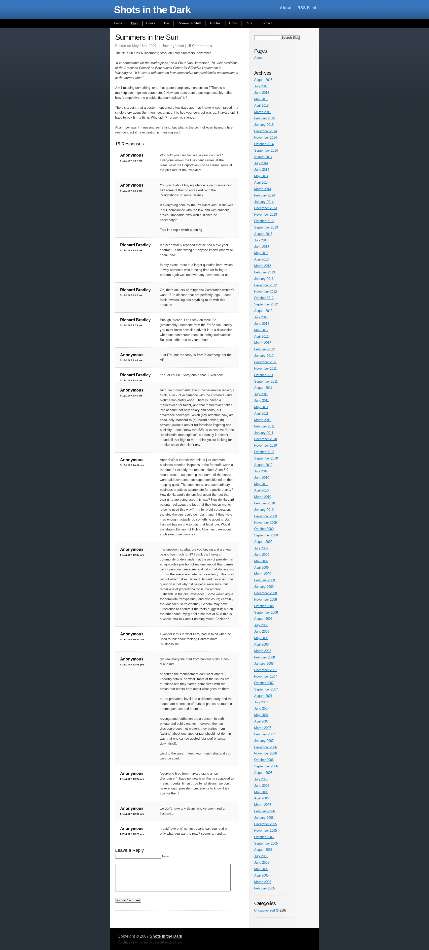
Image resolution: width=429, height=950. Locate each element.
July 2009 (261, 548)
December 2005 (265, 824)
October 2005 (264, 837)
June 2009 (261, 555)
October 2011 (263, 375)
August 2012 (263, 311)
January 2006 (264, 817)
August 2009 (263, 542)
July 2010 (261, 471)
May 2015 (261, 99)
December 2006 (265, 747)
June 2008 (261, 631)
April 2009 (261, 567)
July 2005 (261, 856)
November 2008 (265, 599)
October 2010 (264, 452)
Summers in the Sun (147, 37)
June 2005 (261, 862)
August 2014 (263, 157)
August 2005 (263, 850)
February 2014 (264, 195)
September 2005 (266, 843)
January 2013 (264, 279)
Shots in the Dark (152, 9)
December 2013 (265, 208)
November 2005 (265, 830)
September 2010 (266, 458)
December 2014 (265, 131)
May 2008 (261, 638)
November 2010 (265, 445)
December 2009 (265, 516)
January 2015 (264, 125)
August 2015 (263, 80)
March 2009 (262, 574)
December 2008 (265, 593)
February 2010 (264, 503)
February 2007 (264, 734)
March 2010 (262, 497)
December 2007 (265, 670)
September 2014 (266, 150)
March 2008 (262, 651)
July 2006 (261, 779)
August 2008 (263, 619)
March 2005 (262, 882)
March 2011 (262, 420)
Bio (166, 23)
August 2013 (263, 234)
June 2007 (261, 708)
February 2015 (264, 118)
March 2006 (262, 805)
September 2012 (266, 304)
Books (150, 23)
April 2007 (261, 721)
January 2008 (264, 663)
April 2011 (261, 413)
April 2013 (261, 259)
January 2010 (264, 510)
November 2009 (265, 522)
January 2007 (264, 741)
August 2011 (263, 388)
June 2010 (261, 478)
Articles (215, 23)
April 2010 (261, 490)
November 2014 (265, 137)
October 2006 (264, 760)
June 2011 (261, 400)
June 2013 (261, 247)
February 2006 (264, 811)
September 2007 (266, 689)
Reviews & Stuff (189, 23)
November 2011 (265, 368)
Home (118, 23)
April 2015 (261, 105)
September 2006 (266, 766)
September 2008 (266, 612)
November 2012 (265, 292)
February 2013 (264, 272)
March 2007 (262, 728)
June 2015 (261, 93)
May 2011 (261, 407)
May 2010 (261, 484)
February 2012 (264, 349)
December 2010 (265, 439)
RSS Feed (306, 8)
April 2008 (261, 644)
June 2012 (261, 324)
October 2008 (264, 606)
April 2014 (261, 182)
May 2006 (261, 792)
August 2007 (263, 696)
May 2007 (261, 715)
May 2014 (261, 176)
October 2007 (264, 683)
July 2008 (261, 625)
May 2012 (261, 330)
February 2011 (264, 426)
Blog (134, 23)
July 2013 (261, 240)
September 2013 (266, 227)
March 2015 (262, 112)
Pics (249, 23)
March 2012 (262, 343)
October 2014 (264, 144)
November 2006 (265, 753)
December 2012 (265, 285)
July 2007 (261, 702)
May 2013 (261, 253)
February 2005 (264, 888)
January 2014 (264, 202)
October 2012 (264, 298)
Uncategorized (172, 46)
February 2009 (264, 580)
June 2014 (261, 169)
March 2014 (262, 189)
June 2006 (261, 785)
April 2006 (261, 798)
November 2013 (265, 214)
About (285, 8)
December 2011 (265, 362)
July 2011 (261, 394)
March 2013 (262, 266)
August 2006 (263, 773)
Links (233, 23)
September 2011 (266, 381)
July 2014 (261, 163)
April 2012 (261, 336)
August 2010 (263, 465)
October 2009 (264, 529)
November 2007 (265, 676)
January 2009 (264, 587)
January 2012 (264, 356)
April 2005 (261, 875)
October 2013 (264, 221)
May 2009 (261, 561)
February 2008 (264, 657)
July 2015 (261, 86)
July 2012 (261, 317)
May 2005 (261, 869)
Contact (266, 23)
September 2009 (266, 535)
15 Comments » (199, 46)
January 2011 (263, 433)
